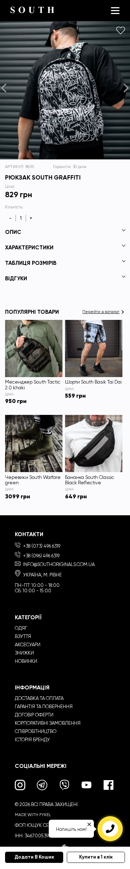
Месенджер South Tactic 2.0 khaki (32, 384)
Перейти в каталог (101, 311)
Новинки (26, 661)
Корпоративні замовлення (48, 723)
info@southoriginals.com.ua (58, 564)
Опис (13, 231)
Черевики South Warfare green (33, 480)
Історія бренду (32, 739)
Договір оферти (34, 715)
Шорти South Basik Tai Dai (93, 382)
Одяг (21, 628)
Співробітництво (35, 731)
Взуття (23, 636)
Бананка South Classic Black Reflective (89, 480)
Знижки (24, 653)
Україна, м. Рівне (41, 575)
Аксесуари (27, 644)
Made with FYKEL (33, 814)
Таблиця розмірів (30, 262)
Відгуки (16, 278)
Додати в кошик (34, 857)
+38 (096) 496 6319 (40, 555)
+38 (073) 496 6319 (41, 546)
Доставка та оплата (39, 698)
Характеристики (29, 247)
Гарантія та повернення (44, 706)
